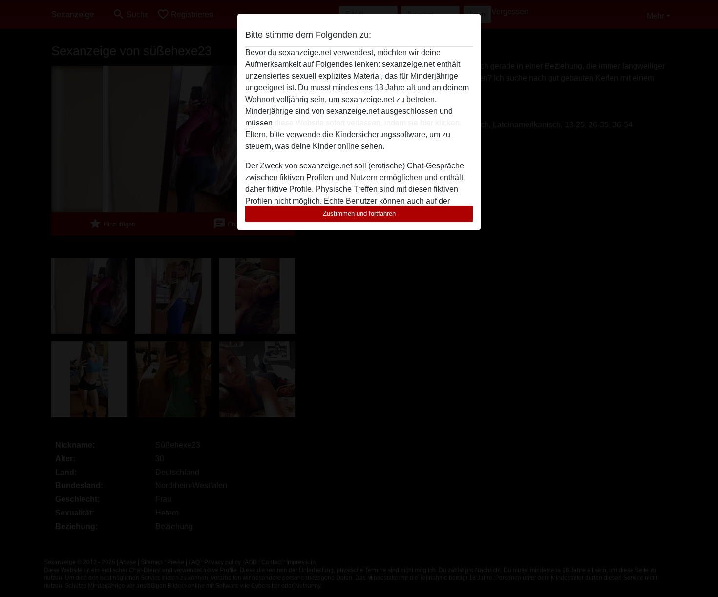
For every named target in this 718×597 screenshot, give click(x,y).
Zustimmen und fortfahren (359, 213)
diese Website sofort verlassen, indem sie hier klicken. (368, 123)
